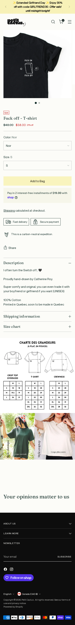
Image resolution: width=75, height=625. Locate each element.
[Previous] (6, 7)
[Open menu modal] (69, 22)
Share (12, 247)
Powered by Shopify (13, 606)
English (7, 593)
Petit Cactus (28, 599)
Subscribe (65, 556)
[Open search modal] (53, 22)
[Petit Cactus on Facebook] (5, 569)
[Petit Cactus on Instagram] (12, 569)
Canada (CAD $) (30, 593)
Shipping (9, 210)
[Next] (69, 7)
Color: (10, 137)
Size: (7, 157)
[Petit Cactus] (15, 21)
